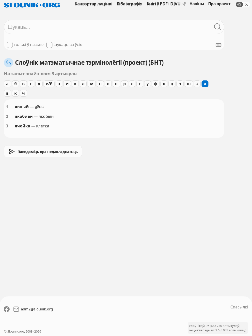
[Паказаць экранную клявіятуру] (218, 45)
